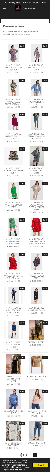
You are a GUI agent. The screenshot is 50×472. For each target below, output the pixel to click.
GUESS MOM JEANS (36, 443)
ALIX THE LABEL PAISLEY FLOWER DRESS (36, 275)
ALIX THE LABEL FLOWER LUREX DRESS (36, 170)
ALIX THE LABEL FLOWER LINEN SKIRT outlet (13, 170)
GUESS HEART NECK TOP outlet (37, 412)
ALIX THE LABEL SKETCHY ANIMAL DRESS (13, 344)
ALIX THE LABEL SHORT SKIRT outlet (37, 309)
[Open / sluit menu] (4, 8)
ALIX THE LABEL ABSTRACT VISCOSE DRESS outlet (13, 67)
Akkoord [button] (40, 465)
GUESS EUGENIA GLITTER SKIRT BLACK (13, 378)
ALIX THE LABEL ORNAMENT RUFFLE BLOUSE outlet (13, 275)
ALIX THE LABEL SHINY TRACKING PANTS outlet (13, 310)
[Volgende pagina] (35, 455)
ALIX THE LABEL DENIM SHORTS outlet (36, 101)
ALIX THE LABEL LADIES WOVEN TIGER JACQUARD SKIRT (37, 206)
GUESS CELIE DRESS (36, 342)
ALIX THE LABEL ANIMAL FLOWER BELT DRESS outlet (13, 101)
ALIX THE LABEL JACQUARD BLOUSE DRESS (13, 204)
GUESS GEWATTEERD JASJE (13, 412)
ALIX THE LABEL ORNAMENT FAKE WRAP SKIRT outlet (36, 241)
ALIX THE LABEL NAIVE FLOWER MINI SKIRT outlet (13, 241)
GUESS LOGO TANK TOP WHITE (13, 444)
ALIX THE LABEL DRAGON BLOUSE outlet (13, 136)
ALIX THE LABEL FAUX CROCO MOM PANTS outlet (36, 136)
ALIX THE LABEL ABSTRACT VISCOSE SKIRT (36, 67)
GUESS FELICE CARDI (36, 376)
